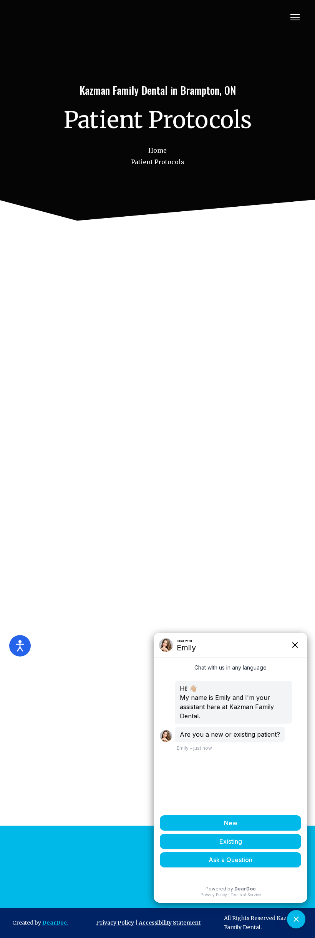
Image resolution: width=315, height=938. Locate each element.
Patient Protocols (157, 162)
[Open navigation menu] (295, 17)
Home (157, 150)
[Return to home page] (59, 17)
